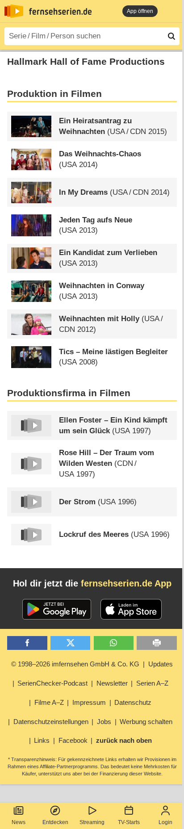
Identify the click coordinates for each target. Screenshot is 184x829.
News (18, 822)
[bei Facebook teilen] (27, 643)
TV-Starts (129, 822)
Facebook (73, 740)
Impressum (89, 702)
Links (42, 740)
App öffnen (140, 11)
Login (165, 822)
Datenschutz (132, 702)
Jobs (104, 721)
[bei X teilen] (70, 643)
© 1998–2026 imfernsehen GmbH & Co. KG (75, 664)
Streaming (92, 822)
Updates (160, 664)
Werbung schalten (146, 721)
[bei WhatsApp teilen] (114, 643)
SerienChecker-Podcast (52, 683)
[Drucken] (156, 643)
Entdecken (55, 822)
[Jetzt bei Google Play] (57, 609)
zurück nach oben (124, 740)
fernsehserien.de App (126, 583)
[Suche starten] (171, 36)
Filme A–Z (49, 702)
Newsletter (112, 683)
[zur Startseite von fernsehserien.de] (13, 11)
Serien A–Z (152, 683)
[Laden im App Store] (131, 609)
